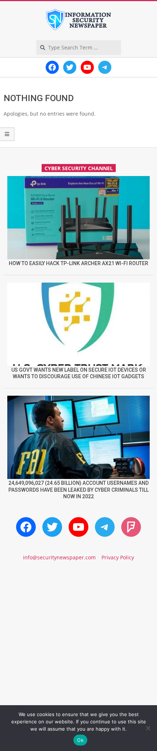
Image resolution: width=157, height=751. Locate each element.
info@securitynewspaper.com (59, 557)
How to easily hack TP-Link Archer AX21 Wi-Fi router (78, 263)
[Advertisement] (78, 656)
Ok (80, 740)
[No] (148, 728)
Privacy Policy (118, 557)
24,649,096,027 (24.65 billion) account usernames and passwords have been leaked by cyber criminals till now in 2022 (78, 489)
